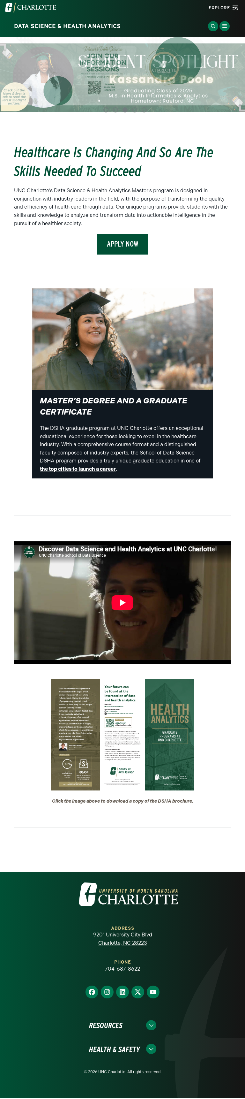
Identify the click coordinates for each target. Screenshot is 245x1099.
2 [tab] (115, 98)
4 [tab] (134, 98)
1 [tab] (105, 98)
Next (232, 72)
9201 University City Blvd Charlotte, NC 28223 (122, 927)
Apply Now (122, 232)
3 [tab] (125, 98)
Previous (13, 72)
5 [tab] (144, 98)
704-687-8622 (122, 957)
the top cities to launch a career (78, 457)
